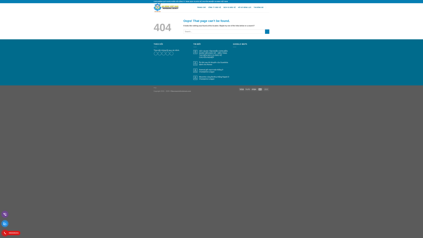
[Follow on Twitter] (266, 1)
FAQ (155, 88)
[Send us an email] (268, 1)
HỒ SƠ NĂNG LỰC (244, 7)
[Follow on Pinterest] (171, 53)
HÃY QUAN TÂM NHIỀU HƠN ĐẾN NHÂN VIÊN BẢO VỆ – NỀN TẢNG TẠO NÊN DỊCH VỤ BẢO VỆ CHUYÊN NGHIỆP (213, 54)
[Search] (268, 7)
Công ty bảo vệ (214, 7)
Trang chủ (201, 7)
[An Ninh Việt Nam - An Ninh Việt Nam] (167, 7)
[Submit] (267, 31)
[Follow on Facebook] (262, 1)
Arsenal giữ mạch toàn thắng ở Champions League (211, 71)
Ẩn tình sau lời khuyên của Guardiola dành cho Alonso (213, 63)
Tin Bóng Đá (258, 7)
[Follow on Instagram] (264, 1)
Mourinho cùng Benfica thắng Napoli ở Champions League (214, 78)
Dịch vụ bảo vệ (230, 7)
